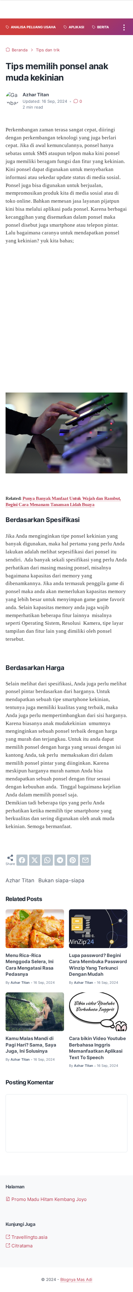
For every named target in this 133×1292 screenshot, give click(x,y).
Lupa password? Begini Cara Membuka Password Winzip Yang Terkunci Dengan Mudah (98, 965)
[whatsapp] (47, 860)
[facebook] (22, 860)
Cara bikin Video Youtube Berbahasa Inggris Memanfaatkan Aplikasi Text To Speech (97, 1048)
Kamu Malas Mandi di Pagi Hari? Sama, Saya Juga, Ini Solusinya (31, 1045)
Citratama (21, 1246)
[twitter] (34, 860)
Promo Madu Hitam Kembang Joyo (48, 1199)
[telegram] (60, 860)
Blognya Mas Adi (76, 1279)
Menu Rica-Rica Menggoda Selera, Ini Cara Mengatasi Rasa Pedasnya (30, 965)
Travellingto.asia (28, 1237)
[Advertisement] (66, 319)
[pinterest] (72, 860)
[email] (85, 860)
